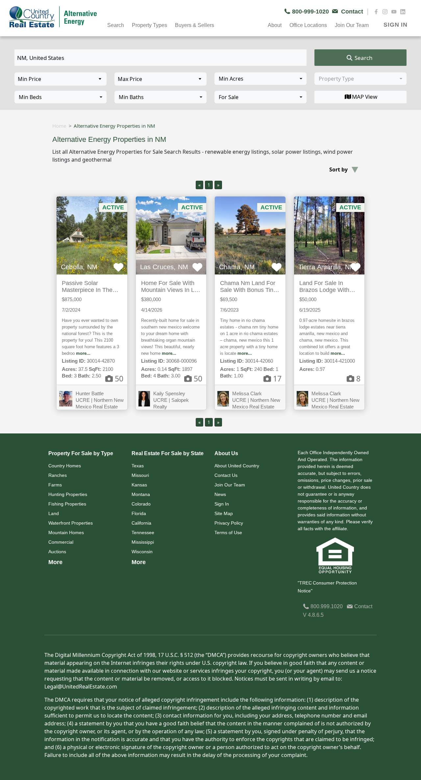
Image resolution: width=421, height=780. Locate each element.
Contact (362, 606)
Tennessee (143, 532)
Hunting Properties (67, 494)
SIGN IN (396, 24)
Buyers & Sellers (194, 25)
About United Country (236, 465)
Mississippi (143, 542)
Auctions (57, 551)
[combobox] (260, 78)
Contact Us (225, 475)
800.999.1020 (326, 606)
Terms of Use (228, 532)
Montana (141, 494)
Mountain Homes (66, 532)
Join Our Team (229, 484)
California (141, 523)
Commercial (60, 542)
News (220, 494)
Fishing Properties (67, 504)
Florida (139, 513)
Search (363, 58)
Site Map (223, 513)
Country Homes (64, 465)
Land (53, 513)
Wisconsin (142, 551)
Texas (138, 465)
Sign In (221, 504)
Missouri (140, 475)
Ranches (57, 475)
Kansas (139, 484)
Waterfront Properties (70, 523)
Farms (55, 484)
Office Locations (308, 25)
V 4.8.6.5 (313, 615)
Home (59, 125)
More (55, 562)
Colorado (141, 504)
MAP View (364, 96)
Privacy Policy (228, 523)
